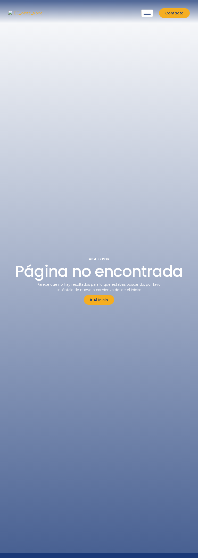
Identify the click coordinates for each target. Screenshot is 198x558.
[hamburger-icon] (147, 13)
